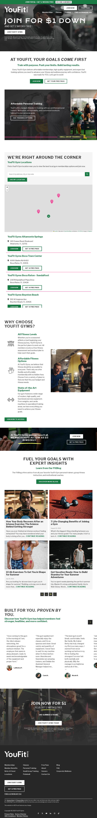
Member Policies (22, 816)
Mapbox (90, 231)
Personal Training (29, 768)
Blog (58, 765)
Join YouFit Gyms (15, 32)
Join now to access (15, 419)
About (43, 768)
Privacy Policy (20, 800)
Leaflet (56, 231)
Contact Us (45, 774)
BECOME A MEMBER (63, 2)
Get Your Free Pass (56, 81)
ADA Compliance (10, 816)
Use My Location (17, 179)
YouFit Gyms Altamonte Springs (25, 236)
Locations (8, 774)
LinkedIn (50, 813)
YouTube (46, 813)
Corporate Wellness (62, 771)
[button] (58, 196)
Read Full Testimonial (37, 669)
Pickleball (26, 774)
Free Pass (85, 8)
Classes (26, 765)
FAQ (57, 768)
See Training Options (23, 118)
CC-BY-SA (80, 231)
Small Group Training (30, 771)
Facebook (38, 813)
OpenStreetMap (67, 231)
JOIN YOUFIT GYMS (14, 782)
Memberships (10, 765)
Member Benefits (11, 768)
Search (87, 174)
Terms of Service (20, 814)
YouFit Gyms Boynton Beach (23, 294)
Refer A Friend (10, 771)
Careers (44, 771)
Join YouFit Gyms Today (48, 723)
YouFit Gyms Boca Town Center (25, 256)
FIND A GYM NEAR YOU (13, 794)
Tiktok (59, 813)
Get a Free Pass (32, 249)
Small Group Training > (70, 137)
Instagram (54, 813)
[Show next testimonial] (90, 622)
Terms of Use (10, 800)
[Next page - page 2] (55, 594)
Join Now (14, 249)
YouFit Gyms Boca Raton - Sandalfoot (28, 275)
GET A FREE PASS (14, 789)
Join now (70, 8)
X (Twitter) (42, 813)
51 (51, 594)
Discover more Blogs (48, 482)
